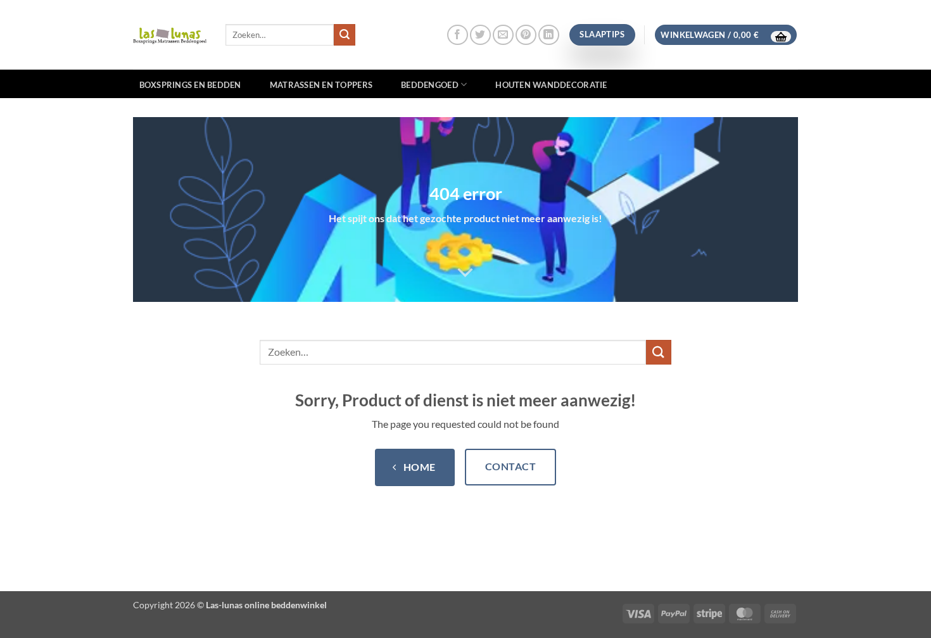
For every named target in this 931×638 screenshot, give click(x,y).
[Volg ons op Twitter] (480, 35)
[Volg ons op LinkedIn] (548, 35)
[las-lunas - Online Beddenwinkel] (169, 34)
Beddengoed (430, 85)
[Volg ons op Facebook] (457, 35)
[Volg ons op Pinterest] (526, 35)
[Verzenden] (344, 35)
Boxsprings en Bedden (190, 85)
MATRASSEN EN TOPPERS (321, 85)
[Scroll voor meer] (465, 272)
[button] (726, 35)
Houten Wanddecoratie (551, 85)
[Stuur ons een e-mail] (503, 35)
